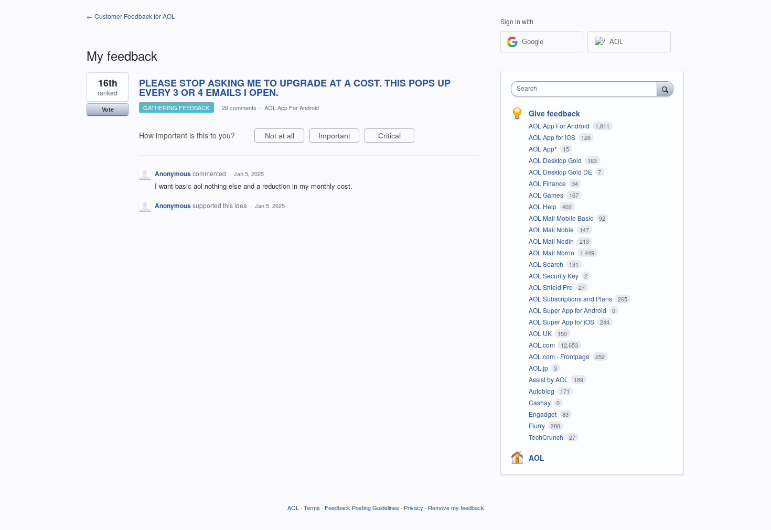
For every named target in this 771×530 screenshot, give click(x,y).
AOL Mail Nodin (552, 240)
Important (338, 137)
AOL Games (547, 194)
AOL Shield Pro (551, 287)
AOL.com (542, 344)
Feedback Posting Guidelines (362, 507)
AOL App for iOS (553, 137)
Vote (108, 109)
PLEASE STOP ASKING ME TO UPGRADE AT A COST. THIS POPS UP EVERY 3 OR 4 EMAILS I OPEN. (295, 87)
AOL (536, 457)
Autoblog (542, 390)
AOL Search (547, 263)
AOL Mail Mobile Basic (562, 217)
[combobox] (586, 88)
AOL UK (541, 333)
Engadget (543, 413)
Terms (312, 507)
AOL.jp (539, 367)
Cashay (540, 402)
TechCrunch (547, 436)
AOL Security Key (554, 275)
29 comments (239, 107)
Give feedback (554, 113)
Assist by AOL (549, 379)
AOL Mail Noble (552, 229)
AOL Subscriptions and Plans (571, 298)
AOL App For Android (291, 107)
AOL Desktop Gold (556, 160)
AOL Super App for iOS (562, 321)
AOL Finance (548, 183)
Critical (396, 137)
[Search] (665, 88)
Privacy (413, 507)
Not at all (284, 137)
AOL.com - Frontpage (560, 356)
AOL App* (544, 148)
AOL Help (543, 206)
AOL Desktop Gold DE (561, 171)
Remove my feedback (456, 507)
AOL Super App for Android (568, 310)
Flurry (538, 425)
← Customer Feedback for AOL (131, 16)
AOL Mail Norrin (552, 252)
